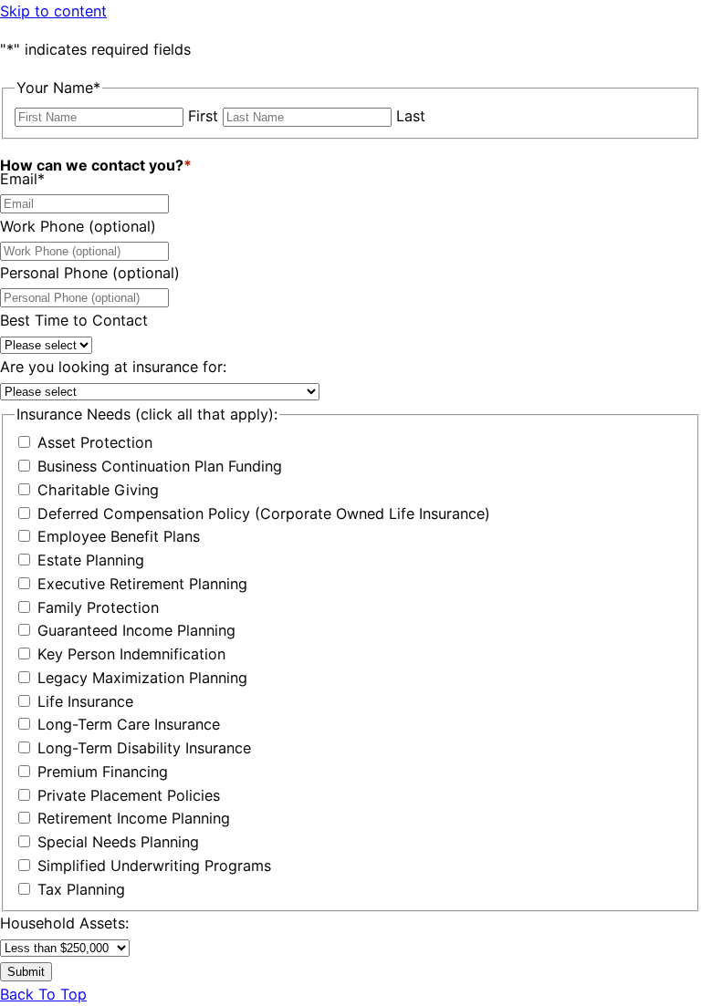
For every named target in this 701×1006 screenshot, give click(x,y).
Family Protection (98, 607)
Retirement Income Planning (133, 818)
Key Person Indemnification (131, 654)
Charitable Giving (98, 490)
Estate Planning (90, 560)
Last (410, 116)
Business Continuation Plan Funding (159, 466)
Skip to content (53, 11)
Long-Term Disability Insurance (144, 748)
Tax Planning (81, 889)
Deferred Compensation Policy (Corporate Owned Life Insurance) (263, 513)
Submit (26, 972)
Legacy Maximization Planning (142, 678)
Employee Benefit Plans (118, 536)
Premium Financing (102, 771)
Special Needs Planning (118, 842)
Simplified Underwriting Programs (154, 865)
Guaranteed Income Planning (136, 630)
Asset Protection (94, 442)
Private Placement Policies (128, 795)
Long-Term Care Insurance (128, 724)
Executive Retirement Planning (142, 584)
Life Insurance (85, 701)
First (203, 116)
